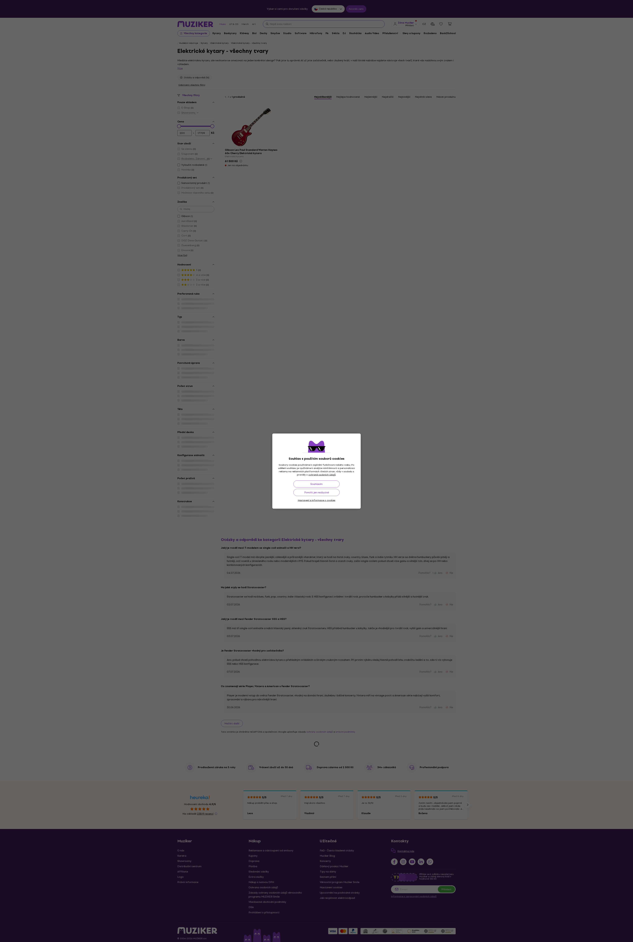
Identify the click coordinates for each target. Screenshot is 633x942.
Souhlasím (316, 484)
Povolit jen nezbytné (316, 492)
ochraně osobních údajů (322, 475)
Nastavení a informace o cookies (316, 500)
